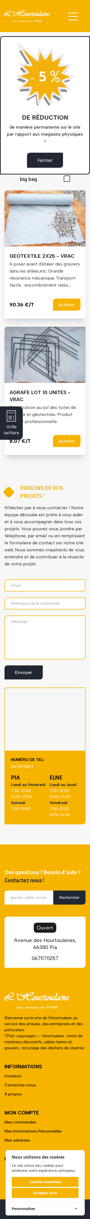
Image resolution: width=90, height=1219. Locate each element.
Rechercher (69, 897)
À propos (13, 1094)
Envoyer (23, 672)
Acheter (66, 305)
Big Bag (28, 179)
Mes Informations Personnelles (33, 1131)
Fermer (45, 160)
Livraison (12, 1076)
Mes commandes (20, 1122)
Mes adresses (17, 1140)
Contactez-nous (20, 1085)
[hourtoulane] (27, 16)
